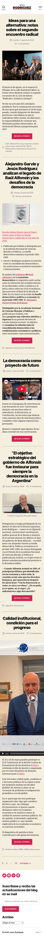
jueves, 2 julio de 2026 (15, 371)
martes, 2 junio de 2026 (15, 633)
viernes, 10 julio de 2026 (23, 193)
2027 (7, 144)
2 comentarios (23, 44)
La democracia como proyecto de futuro (22, 363)
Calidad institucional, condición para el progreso (22, 623)
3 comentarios (35, 486)
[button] (32, 698)
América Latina (11, 849)
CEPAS (26, 849)
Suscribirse (11, 909)
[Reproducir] (3, 753)
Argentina (28, 144)
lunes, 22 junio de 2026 (15, 486)
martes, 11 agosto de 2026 (23, 40)
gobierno (21, 274)
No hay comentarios (24, 196)
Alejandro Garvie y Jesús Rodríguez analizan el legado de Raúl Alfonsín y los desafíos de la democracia (22, 175)
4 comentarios (35, 371)
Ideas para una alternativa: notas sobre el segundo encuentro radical (22, 27)
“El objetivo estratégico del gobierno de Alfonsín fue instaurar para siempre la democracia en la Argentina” (22, 467)
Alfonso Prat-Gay (17, 144)
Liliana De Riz (20, 146)
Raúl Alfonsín (30, 348)
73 (16, 863)
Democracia (19, 348)
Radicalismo (21, 149)
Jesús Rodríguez (19, 303)
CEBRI (20, 849)
